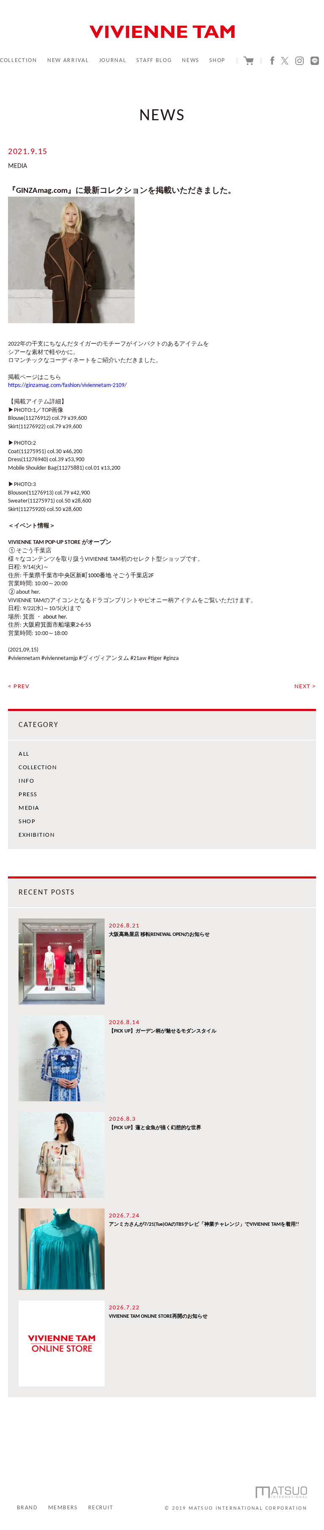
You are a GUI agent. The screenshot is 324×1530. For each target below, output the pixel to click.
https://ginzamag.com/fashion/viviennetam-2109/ (67, 385)
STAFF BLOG (154, 60)
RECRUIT (100, 1508)
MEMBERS (63, 1508)
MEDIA (29, 808)
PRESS (28, 795)
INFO (26, 781)
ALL (24, 754)
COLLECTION (18, 60)
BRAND (27, 1508)
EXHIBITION (37, 835)
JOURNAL (113, 60)
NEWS (190, 60)
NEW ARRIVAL (68, 60)
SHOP (217, 60)
